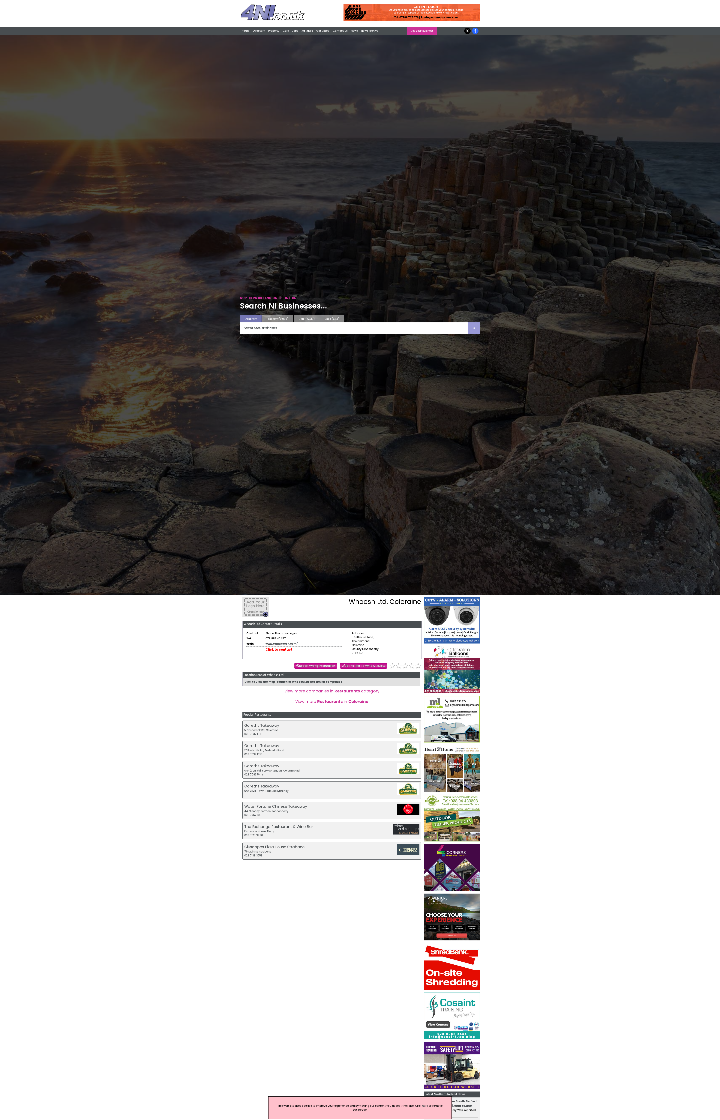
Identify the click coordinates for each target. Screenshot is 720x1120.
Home (246, 31)
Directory (259, 31)
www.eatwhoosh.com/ (282, 644)
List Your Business (422, 31)
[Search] (474, 328)
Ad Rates (307, 31)
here (425, 1106)
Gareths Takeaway (261, 725)
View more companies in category (332, 691)
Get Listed (322, 31)
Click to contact (279, 649)
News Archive (369, 31)
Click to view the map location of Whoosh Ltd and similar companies (293, 682)
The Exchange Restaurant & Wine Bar (278, 826)
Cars (286, 31)
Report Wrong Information (317, 666)
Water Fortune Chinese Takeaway (275, 806)
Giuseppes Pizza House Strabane (274, 847)
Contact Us (340, 31)
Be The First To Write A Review (365, 666)
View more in (331, 701)
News (354, 31)
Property (273, 31)
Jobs (295, 31)
